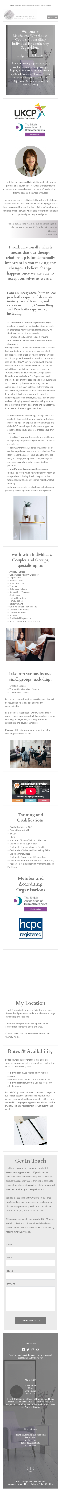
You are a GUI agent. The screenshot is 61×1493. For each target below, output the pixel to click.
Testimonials (30, 1437)
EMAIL (9, 1257)
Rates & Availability (30, 1442)
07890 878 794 (36, 1358)
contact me (25, 733)
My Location (30, 1440)
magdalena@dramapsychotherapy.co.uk (34, 1355)
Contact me (11, 1033)
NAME (9, 1244)
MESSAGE (10, 1284)
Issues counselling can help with (31, 1434)
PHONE (9, 1271)
